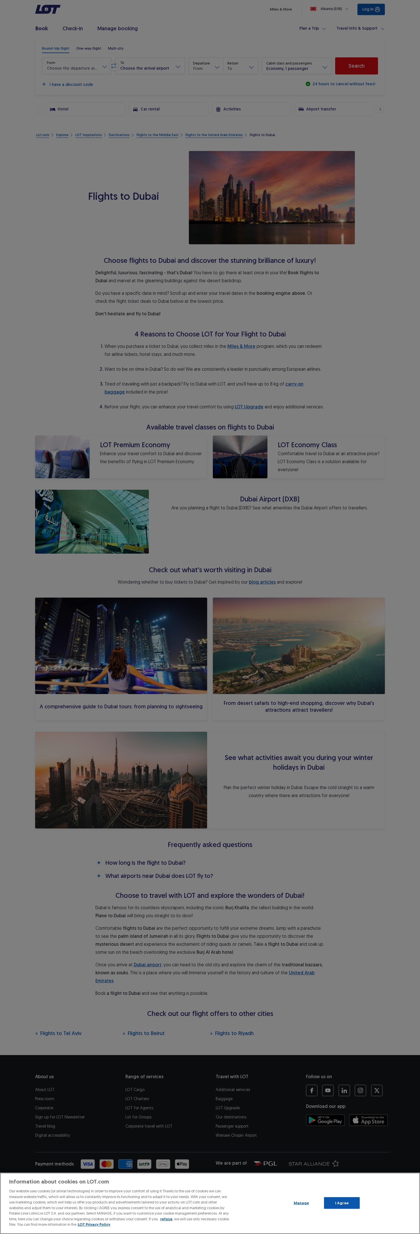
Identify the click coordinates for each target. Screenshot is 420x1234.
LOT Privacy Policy (94, 1224)
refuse (166, 1219)
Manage (301, 1203)
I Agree (342, 1203)
